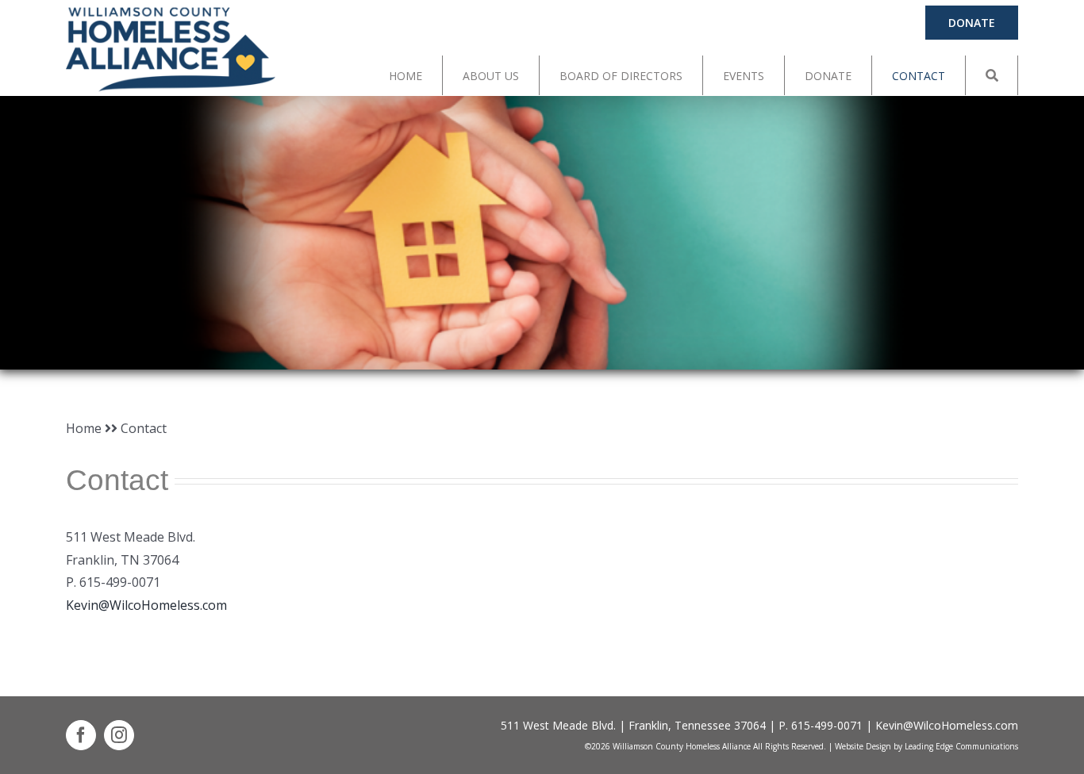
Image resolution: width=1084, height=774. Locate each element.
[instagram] (119, 735)
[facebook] (81, 735)
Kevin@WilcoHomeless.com (146, 605)
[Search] (992, 75)
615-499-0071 (827, 725)
